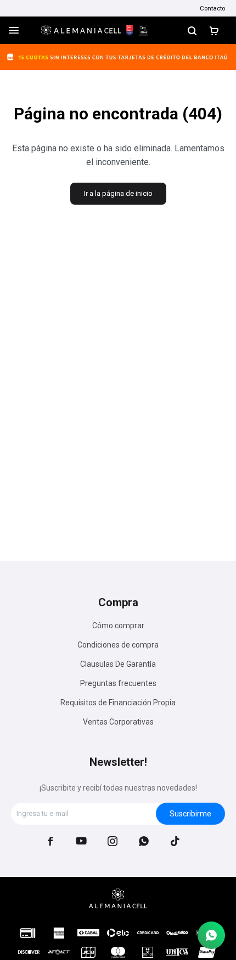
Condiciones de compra (118, 644)
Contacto (212, 8)
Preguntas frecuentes (118, 683)
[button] (192, 30)
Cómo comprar (118, 625)
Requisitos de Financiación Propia (118, 702)
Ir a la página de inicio (118, 193)
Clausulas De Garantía (118, 664)
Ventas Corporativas (118, 721)
